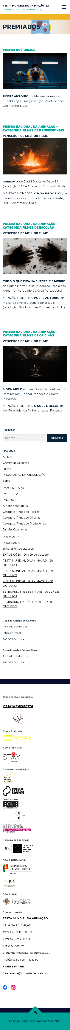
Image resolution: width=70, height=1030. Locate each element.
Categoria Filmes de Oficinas (21, 517)
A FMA (7, 457)
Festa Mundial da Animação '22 (26, 5)
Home (7, 469)
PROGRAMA (11, 543)
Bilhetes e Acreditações (18, 548)
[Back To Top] (35, 1012)
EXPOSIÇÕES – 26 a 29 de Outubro (26, 554)
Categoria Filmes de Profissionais (24, 523)
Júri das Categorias (15, 529)
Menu (64, 7)
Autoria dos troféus (15, 506)
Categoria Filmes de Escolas (21, 512)
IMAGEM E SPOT (14, 488)
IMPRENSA (10, 494)
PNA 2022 (9, 500)
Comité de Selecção (16, 463)
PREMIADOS (11, 537)
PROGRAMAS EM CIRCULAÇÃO (24, 474)
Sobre (6, 480)
